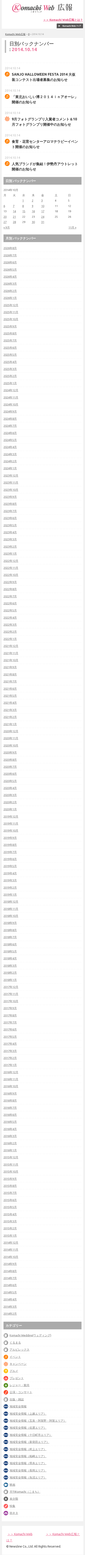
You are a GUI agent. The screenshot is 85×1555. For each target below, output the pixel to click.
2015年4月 (10, 1214)
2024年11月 (10, 397)
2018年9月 (10, 922)
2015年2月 (10, 1228)
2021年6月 (10, 688)
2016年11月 (10, 1079)
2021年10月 (10, 660)
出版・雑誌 (17, 1399)
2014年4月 (10, 1299)
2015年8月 (10, 1185)
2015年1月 (10, 1235)
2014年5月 (10, 1292)
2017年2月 (10, 1057)
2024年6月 (10, 432)
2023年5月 (10, 525)
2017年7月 (10, 1022)
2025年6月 (10, 347)
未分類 (14, 1498)
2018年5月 (10, 951)
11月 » (72, 227)
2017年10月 (10, 1001)
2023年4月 (10, 532)
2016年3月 (10, 1135)
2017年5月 (10, 1036)
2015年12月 (10, 1157)
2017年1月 (10, 1064)
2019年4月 (10, 873)
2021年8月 (10, 674)
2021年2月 (10, 716)
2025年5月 (10, 354)
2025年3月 (10, 368)
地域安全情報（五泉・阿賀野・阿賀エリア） (38, 1420)
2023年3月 (10, 539)
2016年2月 (10, 1143)
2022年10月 (10, 574)
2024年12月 (10, 390)
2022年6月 (10, 603)
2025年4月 (10, 361)
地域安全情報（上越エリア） (28, 1413)
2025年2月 (10, 375)
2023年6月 (10, 518)
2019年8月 (10, 844)
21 (14, 216)
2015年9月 (10, 1178)
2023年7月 (10, 510)
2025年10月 (10, 319)
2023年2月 (10, 546)
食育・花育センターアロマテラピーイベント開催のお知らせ (45, 144)
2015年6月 (10, 1200)
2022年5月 (10, 610)
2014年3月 (10, 1306)
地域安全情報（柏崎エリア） (28, 1456)
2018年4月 (10, 958)
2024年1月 (10, 468)
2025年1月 (10, 383)
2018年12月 (10, 901)
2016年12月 (10, 1072)
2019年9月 (10, 837)
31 (42, 221)
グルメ (14, 1370)
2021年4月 (10, 702)
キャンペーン (18, 1363)
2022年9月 (10, 582)
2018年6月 (10, 944)
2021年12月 (10, 645)
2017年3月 (10, 1050)
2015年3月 (10, 1221)
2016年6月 (10, 1114)
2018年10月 (10, 915)
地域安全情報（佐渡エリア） (28, 1427)
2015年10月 (10, 1171)
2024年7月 (10, 425)
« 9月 (6, 227)
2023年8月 (10, 503)
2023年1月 (10, 553)
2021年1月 (10, 724)
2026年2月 (10, 290)
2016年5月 (10, 1121)
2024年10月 (10, 404)
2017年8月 (10, 1015)
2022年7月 (10, 596)
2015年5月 (10, 1207)
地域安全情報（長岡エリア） (28, 1470)
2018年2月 (10, 972)
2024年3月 (10, 454)
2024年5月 (10, 439)
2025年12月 (10, 305)
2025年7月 (10, 340)
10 (42, 205)
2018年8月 (10, 930)
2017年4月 (10, 1043)
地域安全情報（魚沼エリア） (28, 1477)
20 (5, 216)
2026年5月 (10, 269)
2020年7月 (10, 766)
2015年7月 (10, 1192)
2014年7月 (10, 1278)
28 (14, 221)
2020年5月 (10, 780)
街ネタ (14, 1512)
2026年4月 (10, 276)
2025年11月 (10, 312)
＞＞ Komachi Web (19, 1534)
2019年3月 (10, 880)
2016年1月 (10, 1150)
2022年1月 (10, 638)
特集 (12, 1505)
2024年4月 (10, 446)
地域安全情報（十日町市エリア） (31, 1434)
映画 (12, 1484)
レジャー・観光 (19, 1385)
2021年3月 (10, 709)
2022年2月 (10, 631)
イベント (15, 1356)
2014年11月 (10, 1249)
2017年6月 (10, 1029)
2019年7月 (10, 851)
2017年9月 (10, 1008)
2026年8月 (10, 248)
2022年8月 (10, 589)
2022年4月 (10, 617)
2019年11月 (10, 823)
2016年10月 (10, 1086)
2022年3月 (10, 624)
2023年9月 (10, 496)
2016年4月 (10, 1128)
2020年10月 (10, 745)
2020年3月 (10, 794)
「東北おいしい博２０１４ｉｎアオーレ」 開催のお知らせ (45, 99)
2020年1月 (10, 809)
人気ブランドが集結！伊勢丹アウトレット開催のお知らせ (45, 166)
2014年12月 (10, 1242)
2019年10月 (10, 830)
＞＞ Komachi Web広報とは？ (63, 19)
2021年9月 (10, 667)
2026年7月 (10, 255)
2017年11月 (10, 993)
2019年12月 (10, 816)
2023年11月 (10, 482)
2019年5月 (10, 866)
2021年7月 (10, 681)
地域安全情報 (18, 1406)
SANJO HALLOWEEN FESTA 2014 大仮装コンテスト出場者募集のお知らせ (43, 77)
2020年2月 (10, 802)
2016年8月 (10, 1100)
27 (5, 221)
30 (33, 221)
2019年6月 (10, 859)
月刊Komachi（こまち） (25, 1491)
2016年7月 (10, 1107)
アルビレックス (19, 1349)
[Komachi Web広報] (42, 12)
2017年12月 (10, 986)
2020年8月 (10, 759)
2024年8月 (10, 418)
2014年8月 (10, 1271)
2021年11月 (10, 653)
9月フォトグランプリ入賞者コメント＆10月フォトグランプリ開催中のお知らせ (44, 121)
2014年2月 (10, 1313)
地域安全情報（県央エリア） (28, 1463)
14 (14, 211)
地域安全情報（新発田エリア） (29, 1441)
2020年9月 (10, 752)
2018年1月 (10, 979)
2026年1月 (10, 297)
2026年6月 (10, 262)
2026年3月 (10, 283)
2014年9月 (10, 1263)
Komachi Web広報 (15, 34)
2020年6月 (10, 773)
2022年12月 (10, 560)
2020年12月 (10, 731)
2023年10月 (10, 489)
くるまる (15, 1342)
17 (42, 211)
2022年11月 (10, 567)
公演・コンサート (21, 1392)
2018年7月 (10, 937)
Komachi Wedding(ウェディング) (30, 1335)
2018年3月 (10, 965)
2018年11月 (10, 908)
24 (42, 216)
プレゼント (17, 1378)
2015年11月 (10, 1164)
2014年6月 (10, 1285)
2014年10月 (10, 1256)
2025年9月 (10, 326)
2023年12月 (10, 475)
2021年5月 (10, 695)
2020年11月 (10, 738)
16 (33, 211)
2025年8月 (10, 333)
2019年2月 (10, 887)
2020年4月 (10, 787)
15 (23, 211)
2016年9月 (10, 1093)
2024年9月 (10, 411)
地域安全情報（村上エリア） (28, 1449)
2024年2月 (10, 461)
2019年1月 (10, 894)
